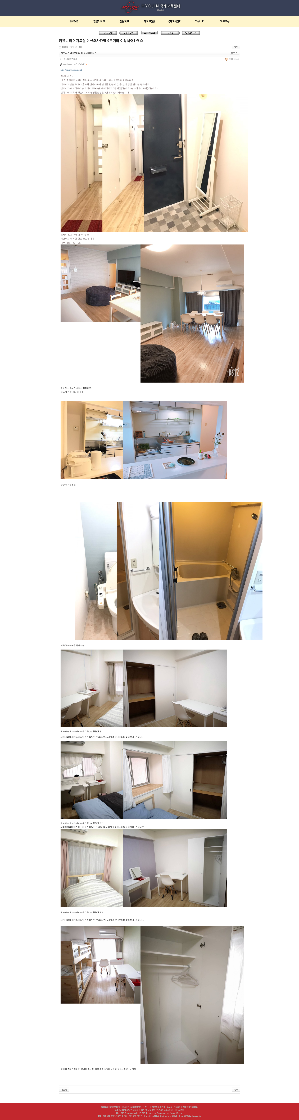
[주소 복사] (234, 53)
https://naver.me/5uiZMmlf (71, 70)
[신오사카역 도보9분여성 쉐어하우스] (64, 1089)
